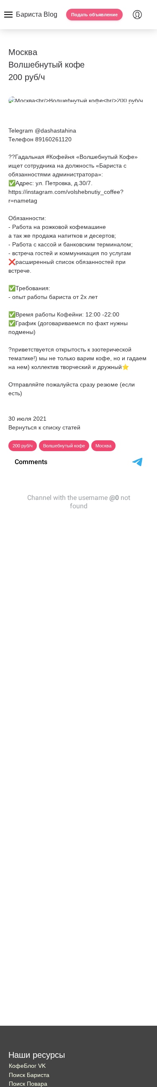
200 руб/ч (23, 445)
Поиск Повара (28, 1083)
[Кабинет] (137, 15)
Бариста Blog (36, 14)
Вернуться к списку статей (44, 427)
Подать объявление (94, 14)
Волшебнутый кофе (64, 445)
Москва (103, 445)
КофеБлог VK (27, 1065)
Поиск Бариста (29, 1075)
